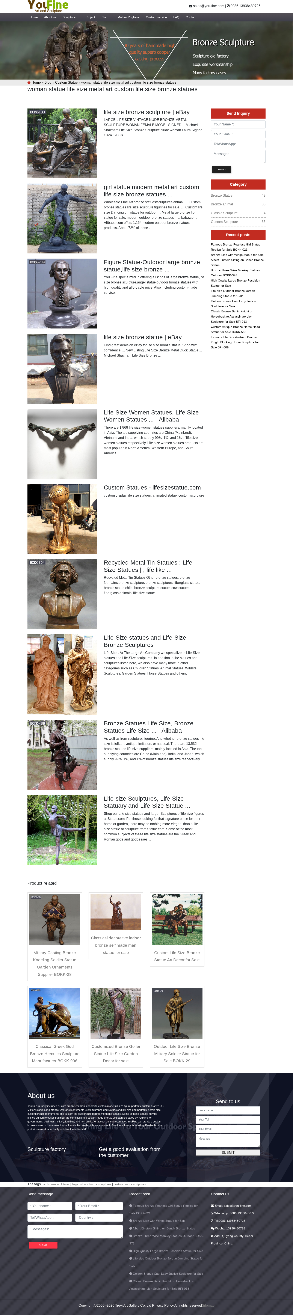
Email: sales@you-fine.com (233, 1205)
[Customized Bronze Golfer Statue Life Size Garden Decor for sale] (116, 1013)
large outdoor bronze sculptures (91, 1184)
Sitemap (208, 1305)
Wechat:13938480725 (229, 1228)
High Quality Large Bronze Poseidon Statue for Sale (168, 1251)
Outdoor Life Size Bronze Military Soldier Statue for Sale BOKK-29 (177, 1053)
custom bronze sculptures (130, 1184)
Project (90, 17)
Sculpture (69, 17)
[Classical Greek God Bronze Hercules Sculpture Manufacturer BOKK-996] (54, 1013)
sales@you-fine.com (208, 6)
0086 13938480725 (245, 6)
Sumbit (222, 169)
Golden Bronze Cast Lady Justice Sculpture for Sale (168, 1273)
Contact (191, 17)
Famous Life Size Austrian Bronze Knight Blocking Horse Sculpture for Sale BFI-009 (235, 342)
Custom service (156, 17)
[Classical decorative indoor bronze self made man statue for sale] (116, 912)
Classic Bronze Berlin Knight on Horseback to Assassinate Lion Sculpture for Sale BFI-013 (232, 316)
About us (50, 17)
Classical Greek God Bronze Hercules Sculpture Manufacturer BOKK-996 (55, 1053)
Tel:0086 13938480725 (229, 1220)
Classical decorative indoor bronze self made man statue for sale (116, 945)
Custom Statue (66, 82)
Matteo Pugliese (128, 17)
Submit (228, 1152)
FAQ (176, 17)
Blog (104, 17)
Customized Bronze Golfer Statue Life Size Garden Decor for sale (116, 1053)
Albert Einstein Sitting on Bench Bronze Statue (164, 1228)
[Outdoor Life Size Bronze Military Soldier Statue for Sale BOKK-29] (177, 1013)
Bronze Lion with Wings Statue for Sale (237, 254)
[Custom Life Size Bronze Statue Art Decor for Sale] (177, 919)
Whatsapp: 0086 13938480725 (234, 1213)
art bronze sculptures (56, 1184)
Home (34, 17)
